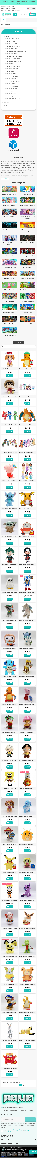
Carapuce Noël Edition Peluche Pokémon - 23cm (10, 676)
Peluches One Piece (9, 278)
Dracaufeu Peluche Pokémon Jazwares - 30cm (27, 424)
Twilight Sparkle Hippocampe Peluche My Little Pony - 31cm (27, 900)
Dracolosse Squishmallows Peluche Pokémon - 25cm (27, 844)
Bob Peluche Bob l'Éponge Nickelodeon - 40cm (10, 788)
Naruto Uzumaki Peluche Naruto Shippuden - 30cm (10, 900)
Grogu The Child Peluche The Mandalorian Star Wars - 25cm (10, 536)
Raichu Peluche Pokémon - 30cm (27, 508)
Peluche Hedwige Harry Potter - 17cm (10, 592)
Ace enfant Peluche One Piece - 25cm (27, 760)
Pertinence (5, 346)
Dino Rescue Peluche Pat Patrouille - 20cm (10, 452)
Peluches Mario (9, 256)
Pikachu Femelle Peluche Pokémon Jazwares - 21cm (10, 872)
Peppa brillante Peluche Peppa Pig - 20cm (27, 704)
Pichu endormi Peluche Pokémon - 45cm (27, 1040)
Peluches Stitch (28, 324)
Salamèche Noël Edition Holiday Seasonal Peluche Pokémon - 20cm (27, 368)
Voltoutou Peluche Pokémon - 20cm (10, 984)
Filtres (19, 342)
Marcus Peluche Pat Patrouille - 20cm (10, 844)
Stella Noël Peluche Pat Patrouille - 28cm (10, 368)
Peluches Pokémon (9, 301)
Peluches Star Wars (9, 324)
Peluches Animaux (28, 194)
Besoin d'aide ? (17, 10)
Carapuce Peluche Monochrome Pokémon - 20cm (27, 816)
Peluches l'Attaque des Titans (28, 243)
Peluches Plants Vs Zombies (27, 290)
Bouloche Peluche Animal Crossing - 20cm (10, 928)
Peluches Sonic (28, 312)
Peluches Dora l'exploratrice (27, 205)
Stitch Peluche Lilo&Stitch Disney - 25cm (10, 508)
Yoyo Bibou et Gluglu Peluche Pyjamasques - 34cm (10, 424)
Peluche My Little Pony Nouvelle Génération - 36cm (27, 452)
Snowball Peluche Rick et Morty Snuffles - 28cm (27, 648)
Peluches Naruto (27, 267)
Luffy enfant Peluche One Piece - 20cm (10, 396)
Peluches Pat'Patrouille (27, 278)
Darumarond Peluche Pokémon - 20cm (10, 1068)
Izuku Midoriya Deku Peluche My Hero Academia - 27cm (10, 564)
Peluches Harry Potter (9, 230)
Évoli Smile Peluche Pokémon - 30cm (27, 928)
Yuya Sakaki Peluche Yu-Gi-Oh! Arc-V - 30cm (10, 732)
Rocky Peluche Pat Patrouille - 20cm (10, 620)
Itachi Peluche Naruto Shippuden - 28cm (27, 564)
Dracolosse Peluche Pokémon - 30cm (27, 1012)
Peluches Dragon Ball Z (9, 216)
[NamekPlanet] (6, 14)
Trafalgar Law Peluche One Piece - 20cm (10, 760)
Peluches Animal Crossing (9, 194)
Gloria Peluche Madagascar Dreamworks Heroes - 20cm (27, 620)
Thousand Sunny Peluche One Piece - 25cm (27, 788)
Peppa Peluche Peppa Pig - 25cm (10, 480)
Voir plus (5, 178)
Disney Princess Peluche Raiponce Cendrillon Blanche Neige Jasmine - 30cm (27, 480)
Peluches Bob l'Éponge (9, 205)
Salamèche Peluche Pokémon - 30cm (10, 704)
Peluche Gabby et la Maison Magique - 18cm (27, 396)
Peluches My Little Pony (9, 267)
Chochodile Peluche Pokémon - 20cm (27, 536)
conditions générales (16, 1130)
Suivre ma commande (8, 6)
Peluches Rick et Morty (9, 312)
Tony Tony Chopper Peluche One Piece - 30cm (27, 732)
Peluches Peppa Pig (9, 290)
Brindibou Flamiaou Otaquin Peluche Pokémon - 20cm (10, 648)
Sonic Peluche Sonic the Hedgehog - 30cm (27, 592)
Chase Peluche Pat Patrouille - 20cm (10, 1012)
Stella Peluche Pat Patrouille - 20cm (10, 816)
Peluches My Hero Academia (27, 256)
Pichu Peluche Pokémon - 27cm (10, 956)
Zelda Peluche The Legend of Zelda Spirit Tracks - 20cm (27, 872)
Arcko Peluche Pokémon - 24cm (27, 956)
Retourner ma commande (9, 8)
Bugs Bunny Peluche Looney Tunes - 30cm (10, 1040)
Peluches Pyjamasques (28, 301)
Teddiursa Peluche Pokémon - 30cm (27, 984)
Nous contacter (6, 10)
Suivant (31, 1085)
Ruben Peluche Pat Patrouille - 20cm (27, 676)
